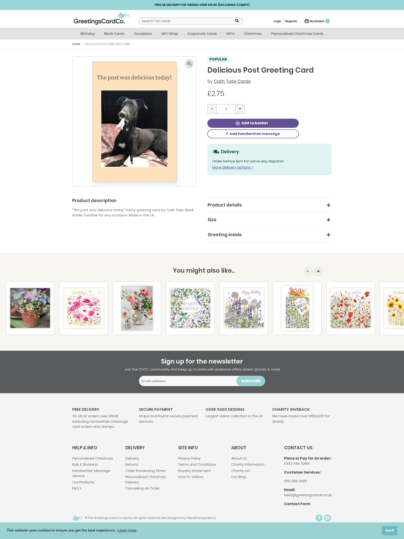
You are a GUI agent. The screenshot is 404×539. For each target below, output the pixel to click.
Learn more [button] (127, 530)
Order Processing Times (145, 470)
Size (212, 220)
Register (291, 21)
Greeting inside (225, 235)
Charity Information (247, 464)
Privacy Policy (189, 458)
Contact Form (297, 503)
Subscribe (250, 380)
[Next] (318, 271)
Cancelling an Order (142, 488)
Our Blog (238, 476)
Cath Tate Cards (232, 81)
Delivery (132, 458)
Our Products (83, 482)
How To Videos (190, 476)
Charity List (240, 470)
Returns (131, 464)
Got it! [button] (389, 530)
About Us (239, 458)
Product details (225, 205)
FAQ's (77, 488)
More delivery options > (232, 167)
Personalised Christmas (92, 458)
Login (277, 21)
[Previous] (308, 271)
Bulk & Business (85, 464)
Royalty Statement (194, 470)
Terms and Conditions (197, 464)
